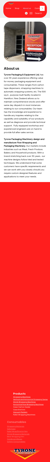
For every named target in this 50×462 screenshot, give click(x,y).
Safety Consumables (16, 439)
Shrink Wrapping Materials (18, 432)
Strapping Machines (22, 397)
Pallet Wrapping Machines (24, 415)
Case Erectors (19, 410)
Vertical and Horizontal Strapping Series (30, 399)
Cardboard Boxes (14, 437)
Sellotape (11, 426)
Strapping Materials (15, 424)
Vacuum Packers (20, 412)
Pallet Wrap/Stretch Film (17, 429)
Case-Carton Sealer (21, 407)
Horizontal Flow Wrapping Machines (28, 404)
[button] (26, 13)
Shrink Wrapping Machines (24, 402)
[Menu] (31, 13)
